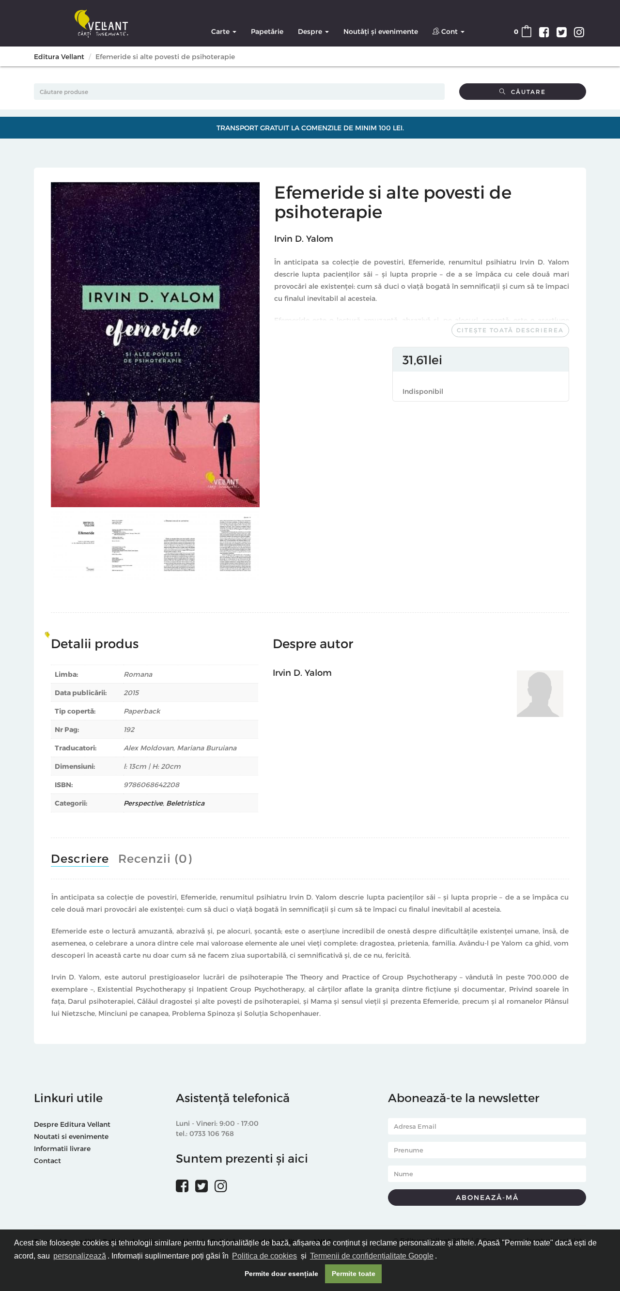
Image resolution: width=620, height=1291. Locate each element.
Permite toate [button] (353, 1273)
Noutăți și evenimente (380, 31)
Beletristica (185, 803)
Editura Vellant (59, 56)
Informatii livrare (62, 1148)
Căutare (526, 91)
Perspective (143, 803)
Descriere (80, 858)
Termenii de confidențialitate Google (372, 1256)
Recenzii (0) (155, 858)
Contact (47, 1160)
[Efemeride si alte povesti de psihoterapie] (155, 344)
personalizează (79, 1256)
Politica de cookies (264, 1256)
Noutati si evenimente (71, 1136)
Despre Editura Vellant (72, 1124)
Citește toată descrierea (510, 330)
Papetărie (267, 31)
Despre (311, 31)
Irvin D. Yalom (303, 238)
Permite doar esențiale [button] (281, 1273)
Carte (221, 31)
